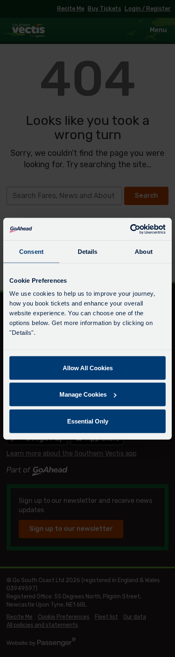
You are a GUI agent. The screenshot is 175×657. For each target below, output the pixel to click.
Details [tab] (88, 251)
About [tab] (144, 251)
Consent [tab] (31, 251)
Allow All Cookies (88, 367)
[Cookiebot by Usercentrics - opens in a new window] (130, 229)
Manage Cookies (83, 394)
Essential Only (87, 420)
